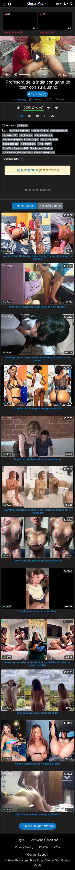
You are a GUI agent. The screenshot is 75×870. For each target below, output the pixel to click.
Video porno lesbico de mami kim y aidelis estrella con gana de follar (37, 664)
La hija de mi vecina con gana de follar (37, 814)
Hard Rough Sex (58, 130)
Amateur (22, 125)
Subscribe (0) (38, 94)
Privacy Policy (24, 847)
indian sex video (49, 139)
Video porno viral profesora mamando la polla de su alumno (37, 359)
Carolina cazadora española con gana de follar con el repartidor (37, 511)
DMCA (43, 847)
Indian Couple (31, 139)
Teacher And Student (41, 148)
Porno (48, 144)
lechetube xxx (28, 144)
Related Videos (24, 205)
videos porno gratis (44, 152)
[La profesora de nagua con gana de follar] (37, 385)
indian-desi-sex (10, 144)
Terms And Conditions (44, 840)
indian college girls (12, 139)
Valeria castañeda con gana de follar (37, 763)
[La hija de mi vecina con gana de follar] (37, 791)
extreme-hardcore (19, 130)
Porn (40, 144)
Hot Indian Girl (10, 135)
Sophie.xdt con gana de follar (37, 611)
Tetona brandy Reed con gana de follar (37, 560)
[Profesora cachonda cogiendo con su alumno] (37, 283)
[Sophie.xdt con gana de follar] (37, 588)
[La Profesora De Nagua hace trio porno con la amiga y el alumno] (37, 232)
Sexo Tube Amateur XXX (15, 148)
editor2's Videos (50, 205)
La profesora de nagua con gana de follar (37, 408)
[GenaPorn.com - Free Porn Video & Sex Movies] (36, 3)
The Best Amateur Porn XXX (17, 152)
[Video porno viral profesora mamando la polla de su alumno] (37, 334)
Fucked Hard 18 (39, 130)
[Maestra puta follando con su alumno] (37, 436)
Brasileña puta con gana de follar (37, 712)
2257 (57, 847)
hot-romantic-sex (43, 135)
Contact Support (37, 854)
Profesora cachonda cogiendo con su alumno (37, 306)
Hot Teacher (25, 135)
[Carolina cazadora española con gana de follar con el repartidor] (37, 486)
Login (20, 840)
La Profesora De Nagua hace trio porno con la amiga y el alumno (38, 257)
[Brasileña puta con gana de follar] (37, 690)
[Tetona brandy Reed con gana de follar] (37, 537)
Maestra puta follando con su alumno (37, 459)
